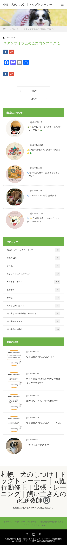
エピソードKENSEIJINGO (33, 274)
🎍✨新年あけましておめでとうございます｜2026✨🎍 (44, 128)
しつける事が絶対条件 (37, 445)
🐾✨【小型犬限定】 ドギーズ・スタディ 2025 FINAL (43, 220)
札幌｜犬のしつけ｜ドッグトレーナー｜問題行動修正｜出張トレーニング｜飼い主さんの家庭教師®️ (33, 487)
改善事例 (32, 290)
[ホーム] (4, 28)
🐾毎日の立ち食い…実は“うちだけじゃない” (43, 174)
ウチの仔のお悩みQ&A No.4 (40, 356)
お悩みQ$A (32, 258)
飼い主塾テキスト (32, 321)
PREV (34, 90)
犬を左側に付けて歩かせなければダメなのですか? (43, 380)
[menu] (62, 4)
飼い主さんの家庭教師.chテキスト (32, 313)
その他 (33, 266)
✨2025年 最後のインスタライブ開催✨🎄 (43, 151)
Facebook (26, 533)
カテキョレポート (33, 282)
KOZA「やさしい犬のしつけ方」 (33, 250)
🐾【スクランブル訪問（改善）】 (42, 195)
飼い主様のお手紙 (33, 329)
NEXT (34, 99)
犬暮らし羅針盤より (32, 305)
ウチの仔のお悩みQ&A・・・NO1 (43, 423)
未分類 (33, 297)
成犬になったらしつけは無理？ (42, 401)
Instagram (33, 533)
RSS (39, 533)
